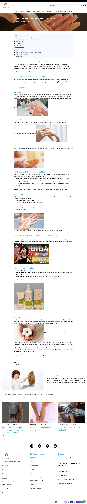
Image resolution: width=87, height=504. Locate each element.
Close (85, 1)
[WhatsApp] (55, 446)
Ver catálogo (12, 5)
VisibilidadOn (11, 502)
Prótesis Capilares (36, 11)
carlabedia (27, 21)
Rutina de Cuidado (19, 41)
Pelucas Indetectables (8, 493)
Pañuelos (28, 11)
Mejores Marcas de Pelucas (9, 488)
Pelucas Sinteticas (35, 484)
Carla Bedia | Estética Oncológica (14, 394)
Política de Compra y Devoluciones (11, 461)
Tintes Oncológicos (7, 484)
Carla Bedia (57, 375)
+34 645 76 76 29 (21, 349)
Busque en (76, 5)
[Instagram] (32, 446)
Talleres (32, 461)
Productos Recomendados (21, 54)
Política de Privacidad (7, 470)
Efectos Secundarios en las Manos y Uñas (25, 39)
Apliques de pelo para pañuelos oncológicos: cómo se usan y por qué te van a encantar (15, 430)
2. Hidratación (18, 45)
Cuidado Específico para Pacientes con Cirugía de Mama (28, 52)
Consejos (17, 364)
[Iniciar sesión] (81, 5)
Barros (55, 11)
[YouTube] (39, 446)
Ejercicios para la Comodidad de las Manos (25, 48)
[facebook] (47, 446)
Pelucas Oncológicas (19, 11)
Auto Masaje (18, 50)
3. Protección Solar (19, 47)
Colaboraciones (34, 465)
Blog (65, 11)
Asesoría (32, 457)
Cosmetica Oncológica (46, 11)
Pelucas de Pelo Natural (36, 480)
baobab (55, 278)
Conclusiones (18, 56)
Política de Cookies (7, 474)
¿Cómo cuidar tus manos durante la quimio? (25, 38)
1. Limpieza (18, 43)
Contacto (70, 11)
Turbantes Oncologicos (36, 488)
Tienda (32, 469)
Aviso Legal (5, 465)
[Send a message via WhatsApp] (84, 501)
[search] (14, 5)
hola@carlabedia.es (66, 483)
